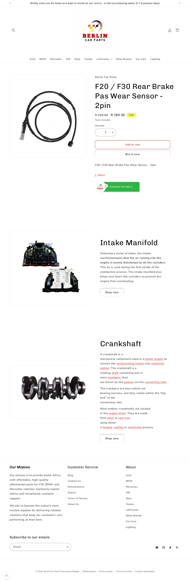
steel (110, 418)
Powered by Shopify (70, 571)
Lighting (131, 527)
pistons (129, 382)
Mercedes (132, 486)
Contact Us (74, 481)
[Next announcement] (179, 3)
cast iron (124, 418)
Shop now (112, 292)
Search (72, 492)
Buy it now (132, 154)
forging (107, 427)
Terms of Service (78, 498)
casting (119, 427)
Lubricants (132, 509)
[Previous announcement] (10, 3)
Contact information (145, 571)
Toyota (130, 504)
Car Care (131, 521)
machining (135, 427)
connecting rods (155, 382)
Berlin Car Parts (52, 571)
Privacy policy (106, 571)
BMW (129, 481)
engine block (117, 413)
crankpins (114, 377)
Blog (70, 475)
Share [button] (101, 175)
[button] (13, 30)
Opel (129, 498)
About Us (73, 504)
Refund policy (76, 486)
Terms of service (124, 571)
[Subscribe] (67, 547)
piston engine (154, 359)
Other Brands (134, 515)
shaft (115, 373)
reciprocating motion (130, 363)
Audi (129, 475)
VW (128, 492)
